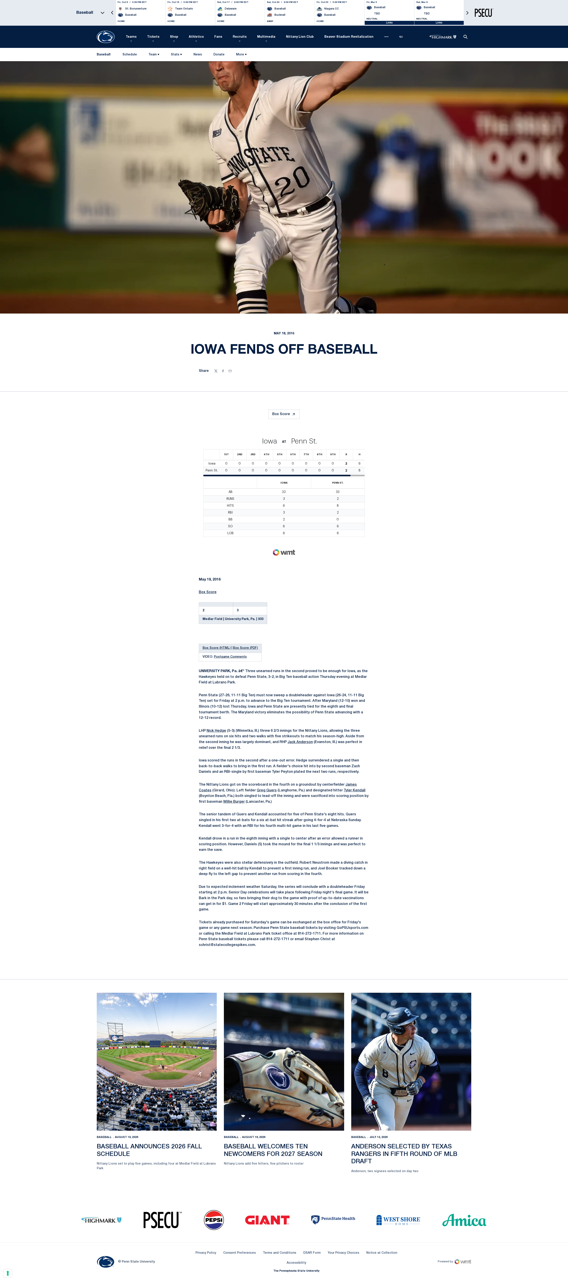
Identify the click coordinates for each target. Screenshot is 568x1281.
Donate (219, 55)
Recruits (240, 36)
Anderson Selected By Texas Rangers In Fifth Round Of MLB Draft (404, 1154)
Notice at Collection (381, 1253)
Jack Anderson (300, 742)
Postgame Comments (230, 656)
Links (389, 23)
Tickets (153, 36)
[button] (112, 13)
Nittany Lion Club (300, 36)
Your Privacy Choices (343, 1253)
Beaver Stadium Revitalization (348, 36)
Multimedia (266, 36)
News (197, 54)
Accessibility (296, 1262)
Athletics (196, 36)
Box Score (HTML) (217, 648)
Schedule (129, 54)
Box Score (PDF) (245, 648)
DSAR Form (312, 1253)
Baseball (104, 1137)
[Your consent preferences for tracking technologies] (8, 1273)
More (240, 54)
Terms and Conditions (279, 1253)
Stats (175, 54)
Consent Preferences (239, 1253)
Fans (218, 36)
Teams (131, 36)
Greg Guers (267, 790)
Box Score (281, 414)
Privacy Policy (205, 1253)
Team (152, 54)
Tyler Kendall (354, 790)
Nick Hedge (216, 730)
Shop (174, 36)
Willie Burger (234, 801)
